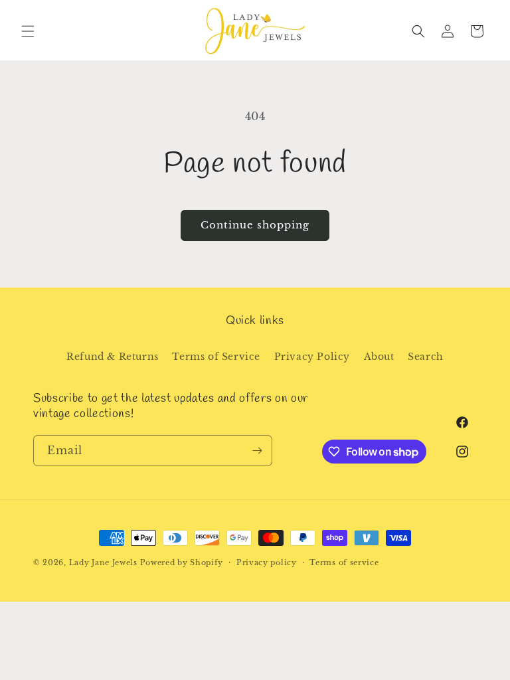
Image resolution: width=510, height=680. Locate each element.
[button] (27, 31)
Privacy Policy (312, 357)
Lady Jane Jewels (103, 562)
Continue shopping (255, 224)
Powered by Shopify (182, 562)
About (379, 357)
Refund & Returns (112, 357)
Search (426, 357)
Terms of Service (216, 357)
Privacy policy (266, 562)
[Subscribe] (257, 450)
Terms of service (344, 562)
